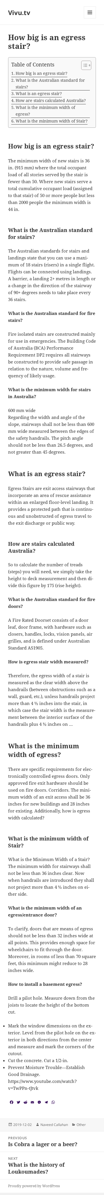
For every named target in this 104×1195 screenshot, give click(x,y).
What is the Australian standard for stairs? (50, 83)
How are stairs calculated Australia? (51, 100)
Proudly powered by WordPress (34, 1185)
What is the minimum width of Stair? (52, 121)
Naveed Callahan (54, 1124)
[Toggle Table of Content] (83, 65)
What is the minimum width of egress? (45, 111)
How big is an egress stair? (41, 73)
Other (81, 1124)
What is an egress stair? (39, 93)
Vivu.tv (19, 12)
